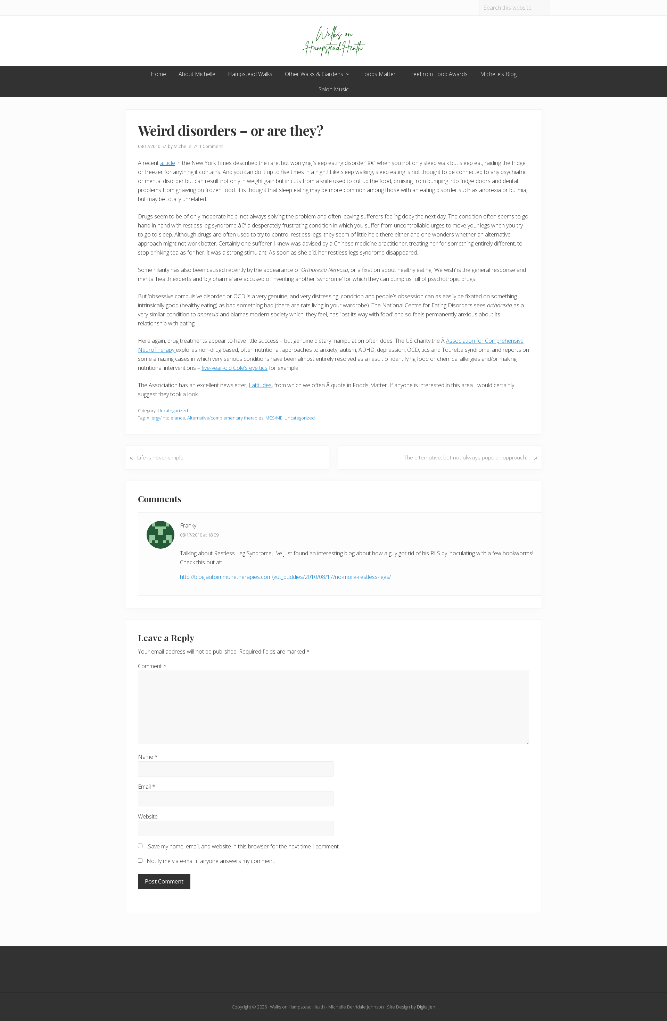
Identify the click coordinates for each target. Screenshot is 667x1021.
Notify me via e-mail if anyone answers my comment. (211, 861)
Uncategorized (173, 410)
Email (146, 786)
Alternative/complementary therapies (225, 418)
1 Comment (211, 146)
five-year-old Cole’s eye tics (234, 368)
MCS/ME (273, 418)
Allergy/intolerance (166, 418)
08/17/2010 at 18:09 (199, 535)
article (167, 163)
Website (148, 816)
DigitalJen (426, 1007)
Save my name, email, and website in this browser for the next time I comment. (244, 846)
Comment (152, 666)
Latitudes (260, 385)
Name (148, 757)
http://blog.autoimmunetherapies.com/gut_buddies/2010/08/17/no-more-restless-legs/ (285, 577)
